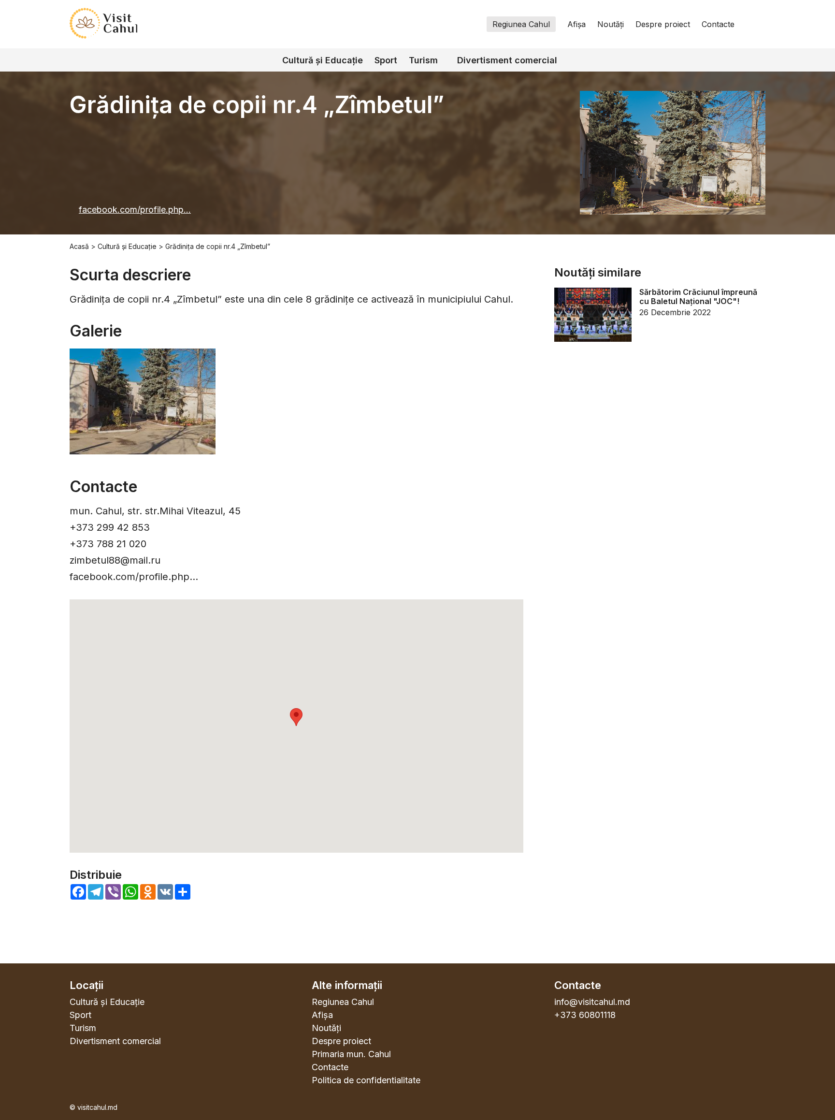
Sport (385, 60)
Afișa (576, 24)
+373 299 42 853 (110, 527)
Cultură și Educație (322, 60)
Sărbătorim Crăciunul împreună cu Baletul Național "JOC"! (698, 297)
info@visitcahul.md (592, 1002)
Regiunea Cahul (521, 24)
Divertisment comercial (507, 60)
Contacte (718, 24)
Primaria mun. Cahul (351, 1054)
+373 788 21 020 (108, 544)
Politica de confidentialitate (366, 1080)
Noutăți (610, 24)
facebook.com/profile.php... (135, 209)
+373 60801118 (585, 1015)
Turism (423, 60)
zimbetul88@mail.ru (115, 560)
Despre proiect (662, 24)
